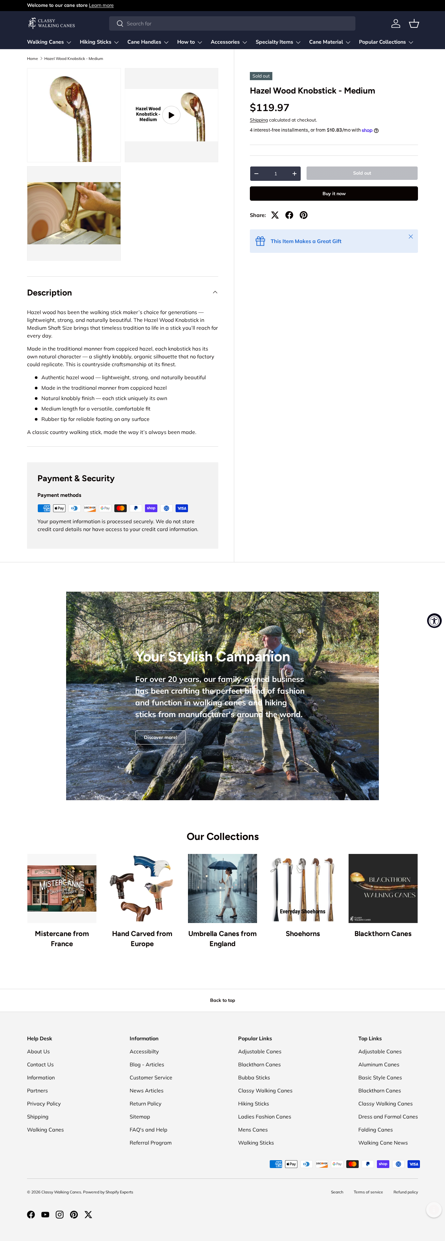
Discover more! (160, 737)
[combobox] (232, 23)
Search (337, 1192)
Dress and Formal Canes (388, 1116)
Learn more (101, 5)
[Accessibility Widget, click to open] (434, 620)
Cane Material (326, 42)
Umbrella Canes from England (222, 938)
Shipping (259, 120)
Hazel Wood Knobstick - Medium (73, 59)
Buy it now (334, 193)
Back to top (222, 1000)
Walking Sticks (256, 1142)
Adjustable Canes (259, 1051)
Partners (37, 1090)
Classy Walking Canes (265, 1090)
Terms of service (368, 1192)
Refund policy (406, 1192)
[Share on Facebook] (289, 215)
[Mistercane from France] (61, 888)
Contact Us (40, 1064)
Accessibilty (144, 1051)
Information (41, 1077)
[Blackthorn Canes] (383, 888)
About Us (38, 1051)
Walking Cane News (383, 1142)
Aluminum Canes (378, 1064)
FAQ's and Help (148, 1129)
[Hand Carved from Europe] (142, 888)
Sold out (362, 173)
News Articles (147, 1090)
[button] (414, 23)
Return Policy (146, 1103)
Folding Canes (375, 1129)
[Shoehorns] (302, 888)
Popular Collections (382, 42)
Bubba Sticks (254, 1077)
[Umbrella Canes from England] (222, 888)
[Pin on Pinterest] (303, 215)
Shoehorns (303, 933)
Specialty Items (274, 42)
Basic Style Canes (380, 1077)
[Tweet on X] (275, 215)
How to (186, 42)
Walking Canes (45, 42)
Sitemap (140, 1116)
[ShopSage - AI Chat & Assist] (434, 1210)
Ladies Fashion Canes (264, 1116)
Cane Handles (144, 42)
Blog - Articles (147, 1064)
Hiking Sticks (95, 42)
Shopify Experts (119, 1192)
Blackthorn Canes (382, 933)
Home (32, 59)
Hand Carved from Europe (142, 938)
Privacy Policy (44, 1103)
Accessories (225, 42)
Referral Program (151, 1142)
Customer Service (151, 1077)
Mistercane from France (62, 938)
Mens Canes (253, 1129)
